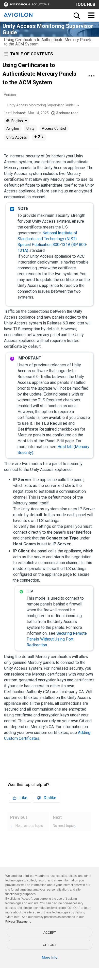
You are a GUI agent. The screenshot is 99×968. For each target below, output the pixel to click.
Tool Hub (85, 4)
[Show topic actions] (91, 76)
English (17, 121)
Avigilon (12, 128)
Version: (10, 95)
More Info (49, 957)
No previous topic (29, 826)
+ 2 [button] (37, 136)
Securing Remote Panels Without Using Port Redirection (57, 639)
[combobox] (42, 105)
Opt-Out (49, 945)
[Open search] (76, 15)
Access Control (54, 128)
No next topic (63, 826)
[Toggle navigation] (91, 15)
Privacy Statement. (18, 921)
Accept (49, 932)
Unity (30, 128)
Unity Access (16, 137)
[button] (49, 54)
